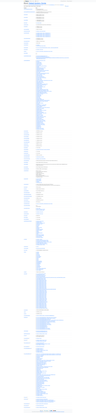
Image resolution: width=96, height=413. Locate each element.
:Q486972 (38, 256)
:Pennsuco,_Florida (39, 356)
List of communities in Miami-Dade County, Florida (36, 4)
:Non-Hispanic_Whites (39, 119)
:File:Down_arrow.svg (39, 122)
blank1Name (26, 145)
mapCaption (26, 184)
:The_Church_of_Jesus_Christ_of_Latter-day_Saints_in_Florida (45, 360)
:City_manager (38, 180)
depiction (26, 317)
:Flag (37, 226)
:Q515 (38, 257)
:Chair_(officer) (38, 178)
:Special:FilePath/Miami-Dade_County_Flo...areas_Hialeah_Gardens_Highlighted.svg (49, 320)
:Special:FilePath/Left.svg (41, 325)
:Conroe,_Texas (39, 78)
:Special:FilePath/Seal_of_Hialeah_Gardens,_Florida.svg (45, 321)
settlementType (26, 203)
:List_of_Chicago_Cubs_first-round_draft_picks (43, 375)
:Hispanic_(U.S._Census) (40, 108)
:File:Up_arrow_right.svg (40, 129)
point (25, 250)
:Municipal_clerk (39, 182)
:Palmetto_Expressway (40, 117)
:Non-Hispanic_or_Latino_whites (41, 104)
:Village (38, 270)
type (25, 51)
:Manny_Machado (39, 85)
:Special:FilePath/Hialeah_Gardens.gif (43, 319)
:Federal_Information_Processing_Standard (43, 100)
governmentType (27, 31)
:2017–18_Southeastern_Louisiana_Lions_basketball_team (45, 401)
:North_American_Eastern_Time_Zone (42, 101)
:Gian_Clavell (38, 373)
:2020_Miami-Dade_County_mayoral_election (43, 378)
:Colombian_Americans (40, 376)
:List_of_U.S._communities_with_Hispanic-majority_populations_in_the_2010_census (48, 354)
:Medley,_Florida (39, 87)
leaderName (26, 170)
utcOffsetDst (26, 219)
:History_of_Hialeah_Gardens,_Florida (42, 350)
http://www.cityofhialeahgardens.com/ (41, 331)
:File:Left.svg (38, 125)
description (26, 24)
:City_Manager (38, 98)
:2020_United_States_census (40, 86)
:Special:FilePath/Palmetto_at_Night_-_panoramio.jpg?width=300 (47, 47)
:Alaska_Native (38, 95)
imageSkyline (26, 168)
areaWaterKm (26, 140)
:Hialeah (38, 103)
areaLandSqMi (26, 134)
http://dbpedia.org (51, 4)
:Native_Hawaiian (39, 106)
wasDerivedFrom (27, 315)
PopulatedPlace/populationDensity (29, 11)
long (25, 313)
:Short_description (39, 232)
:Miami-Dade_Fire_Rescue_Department (42, 367)
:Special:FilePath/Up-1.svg (41, 327)
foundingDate (26, 29)
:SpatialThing (38, 266)
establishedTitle (26, 156)
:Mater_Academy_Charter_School (41, 340)
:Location (38, 254)
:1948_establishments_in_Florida (41, 92)
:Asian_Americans (39, 64)
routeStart (26, 346)
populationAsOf (27, 192)
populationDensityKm (27, 194)
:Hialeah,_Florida (39, 79)
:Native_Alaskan (39, 109)
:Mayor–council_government (40, 31)
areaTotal (26, 17)
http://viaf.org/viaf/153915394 (40, 248)
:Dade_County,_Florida (40, 221)
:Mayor (37, 66)
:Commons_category (39, 237)
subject (25, 239)
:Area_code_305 (39, 111)
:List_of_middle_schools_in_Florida (41, 389)
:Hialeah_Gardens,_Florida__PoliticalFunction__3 (43, 34)
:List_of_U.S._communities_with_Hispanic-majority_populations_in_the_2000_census (48, 353)
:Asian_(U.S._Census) (39, 114)
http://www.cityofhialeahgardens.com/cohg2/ (42, 56)
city (25, 340)
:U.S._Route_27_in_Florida (40, 344)
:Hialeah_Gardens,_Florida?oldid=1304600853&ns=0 (45, 315)
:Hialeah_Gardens (39, 351)
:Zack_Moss (38, 369)
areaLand (26, 14)
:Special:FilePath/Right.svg (41, 326)
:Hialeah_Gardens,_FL (39, 348)
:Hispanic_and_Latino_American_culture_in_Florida (44, 91)
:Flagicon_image (39, 227)
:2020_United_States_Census (40, 60)
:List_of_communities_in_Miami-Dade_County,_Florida (44, 51)
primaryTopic (26, 407)
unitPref (25, 215)
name (25, 335)
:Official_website (39, 230)
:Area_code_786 (39, 113)
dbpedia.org (62, 4)
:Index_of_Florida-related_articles (41, 380)
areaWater (26, 20)
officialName (26, 190)
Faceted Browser (63, 1)
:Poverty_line (38, 94)
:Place (37, 253)
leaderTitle (26, 178)
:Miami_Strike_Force (39, 368)
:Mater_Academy (39, 83)
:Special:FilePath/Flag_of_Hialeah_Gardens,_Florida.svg (45, 318)
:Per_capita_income (39, 81)
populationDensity (27, 38)
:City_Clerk (38, 97)
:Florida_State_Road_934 (40, 383)
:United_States (38, 22)
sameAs (26, 248)
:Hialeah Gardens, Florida (41, 273)
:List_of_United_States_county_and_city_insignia (43, 361)
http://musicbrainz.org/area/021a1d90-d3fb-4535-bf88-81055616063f (46, 289)
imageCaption (26, 160)
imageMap (26, 164)
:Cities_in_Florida (39, 88)
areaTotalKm (26, 136)
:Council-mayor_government (40, 105)
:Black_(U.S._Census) (39, 115)
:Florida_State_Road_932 (40, 346)
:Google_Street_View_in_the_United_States (42, 377)
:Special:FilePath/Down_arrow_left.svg (43, 323)
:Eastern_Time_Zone (39, 49)
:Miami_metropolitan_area (40, 364)
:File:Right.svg (38, 126)
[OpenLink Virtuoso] (41, 410)
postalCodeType (27, 201)
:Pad (37, 231)
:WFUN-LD (38, 388)
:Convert (38, 224)
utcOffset (26, 53)
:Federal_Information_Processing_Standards (43, 149)
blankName (26, 149)
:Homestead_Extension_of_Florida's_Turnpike (43, 343)
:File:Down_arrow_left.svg (40, 123)
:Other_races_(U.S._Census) (40, 120)
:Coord (37, 225)
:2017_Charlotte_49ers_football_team (42, 403)
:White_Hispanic (39, 118)
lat (25, 311)
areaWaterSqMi (26, 142)
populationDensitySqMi (28, 196)
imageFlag (26, 162)
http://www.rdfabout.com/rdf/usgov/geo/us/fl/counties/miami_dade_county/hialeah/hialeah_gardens (50, 277)
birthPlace (26, 338)
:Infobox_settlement (39, 229)
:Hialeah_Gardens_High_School (41, 84)
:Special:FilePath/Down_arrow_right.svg (43, 324)
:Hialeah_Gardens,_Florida (40, 244)
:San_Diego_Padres (39, 75)
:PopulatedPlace (39, 261)
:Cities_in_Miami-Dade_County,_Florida (42, 89)
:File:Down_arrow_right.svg (40, 124)
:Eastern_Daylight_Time (40, 99)
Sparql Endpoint (69, 1)
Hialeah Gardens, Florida (37, 3)
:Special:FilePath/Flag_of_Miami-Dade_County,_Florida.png (46, 317)
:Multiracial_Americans (40, 68)
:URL (37, 233)
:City (37, 246)
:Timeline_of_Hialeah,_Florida (40, 391)
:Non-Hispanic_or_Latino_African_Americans (43, 107)
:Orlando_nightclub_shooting (41, 392)
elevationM (26, 153)
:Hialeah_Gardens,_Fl (39, 395)
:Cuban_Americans (39, 358)
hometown (26, 403)
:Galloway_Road (39, 384)
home (25, 399)
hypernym (26, 246)
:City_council (38, 179)
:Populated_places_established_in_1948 (42, 90)
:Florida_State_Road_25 (40, 405)
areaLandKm (26, 132)
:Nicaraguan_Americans (40, 379)
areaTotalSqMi (26, 138)
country (25, 22)
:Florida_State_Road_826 (40, 381)
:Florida (37, 61)
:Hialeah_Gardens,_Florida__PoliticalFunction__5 (43, 36)
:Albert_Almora (38, 63)
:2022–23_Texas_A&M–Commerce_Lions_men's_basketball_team (45, 374)
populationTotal (26, 41)
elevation (26, 26)
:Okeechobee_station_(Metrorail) (41, 363)
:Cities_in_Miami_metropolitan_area (41, 243)
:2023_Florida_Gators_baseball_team (42, 399)
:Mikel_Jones (38, 370)
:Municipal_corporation (40, 69)
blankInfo (26, 147)
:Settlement (38, 262)
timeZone (26, 49)
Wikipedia (41, 411)
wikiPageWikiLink (27, 60)
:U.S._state (38, 72)
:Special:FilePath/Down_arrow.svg (43, 322)
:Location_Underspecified (41, 268)
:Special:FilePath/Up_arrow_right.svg (43, 329)
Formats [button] (37, 1)
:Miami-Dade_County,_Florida (40, 45)
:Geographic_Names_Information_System (42, 73)
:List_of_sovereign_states (40, 76)
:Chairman (38, 96)
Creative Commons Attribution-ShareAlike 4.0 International (56, 411)
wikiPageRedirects (27, 348)
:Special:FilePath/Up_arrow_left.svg (43, 328)
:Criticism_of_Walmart (39, 355)
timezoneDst (26, 213)
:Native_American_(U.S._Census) (41, 110)
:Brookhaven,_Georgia (40, 82)
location (26, 405)
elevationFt (26, 151)
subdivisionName (27, 205)
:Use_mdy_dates (39, 236)
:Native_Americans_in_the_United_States (42, 70)
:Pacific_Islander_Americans (40, 71)
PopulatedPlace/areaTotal (28, 9)
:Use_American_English (40, 235)
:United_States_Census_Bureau (41, 77)
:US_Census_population (40, 234)
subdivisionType (27, 208)
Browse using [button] (32, 1)
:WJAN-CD (38, 357)
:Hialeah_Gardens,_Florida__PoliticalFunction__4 (43, 35)
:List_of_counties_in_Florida (40, 209)
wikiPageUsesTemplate (28, 221)
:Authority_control (39, 223)
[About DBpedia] (26, 1)
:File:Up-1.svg (38, 127)
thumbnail (26, 47)
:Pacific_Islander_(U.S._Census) (41, 116)
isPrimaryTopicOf (27, 333)
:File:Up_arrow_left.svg (40, 128)
